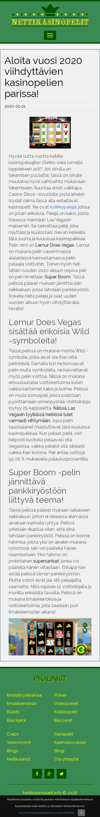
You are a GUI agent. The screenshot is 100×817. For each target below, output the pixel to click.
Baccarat (63, 720)
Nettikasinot (18, 759)
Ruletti (13, 711)
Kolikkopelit (65, 711)
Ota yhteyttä (66, 759)
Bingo (13, 750)
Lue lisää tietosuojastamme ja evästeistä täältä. (47, 812)
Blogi (59, 750)
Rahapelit (63, 734)
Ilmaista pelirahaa (24, 695)
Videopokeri (66, 703)
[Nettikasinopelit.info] (50, 15)
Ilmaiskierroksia (21, 703)
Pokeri (60, 695)
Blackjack (16, 720)
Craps (13, 734)
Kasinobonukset (70, 742)
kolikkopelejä (63, 207)
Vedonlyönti (19, 742)
